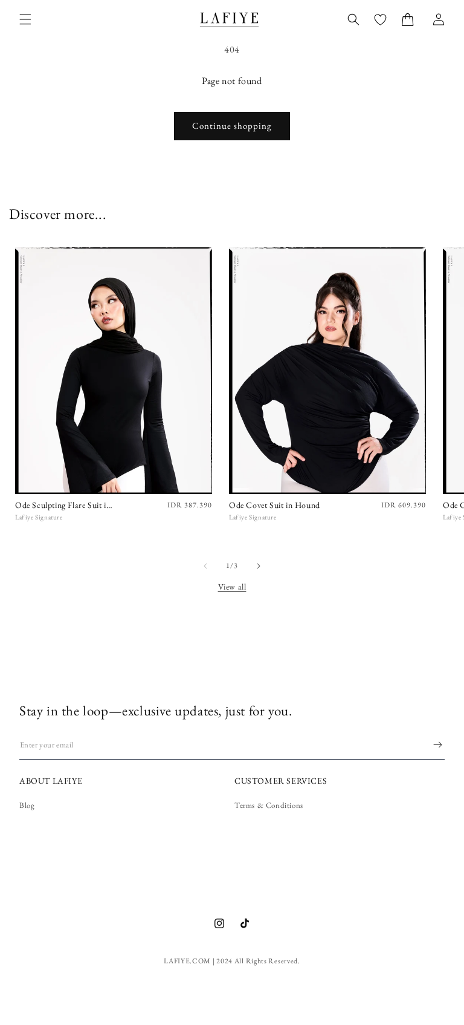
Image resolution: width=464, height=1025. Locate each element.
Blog (26, 805)
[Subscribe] (437, 745)
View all (232, 586)
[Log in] (439, 19)
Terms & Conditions (268, 805)
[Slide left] (205, 566)
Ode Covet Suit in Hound (274, 504)
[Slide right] (258, 566)
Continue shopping (232, 125)
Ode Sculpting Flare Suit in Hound (63, 504)
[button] (25, 19)
